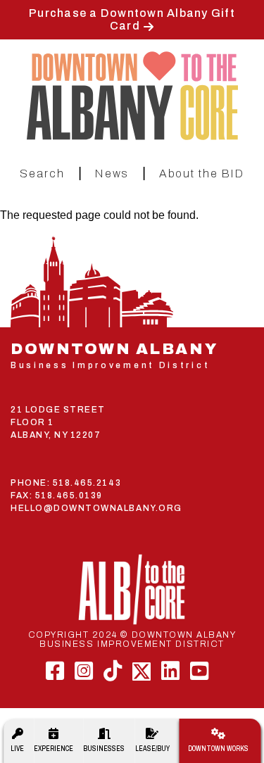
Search (42, 173)
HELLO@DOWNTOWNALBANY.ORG (96, 508)
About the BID (202, 173)
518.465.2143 (87, 483)
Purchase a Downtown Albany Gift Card (132, 19)
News (112, 173)
